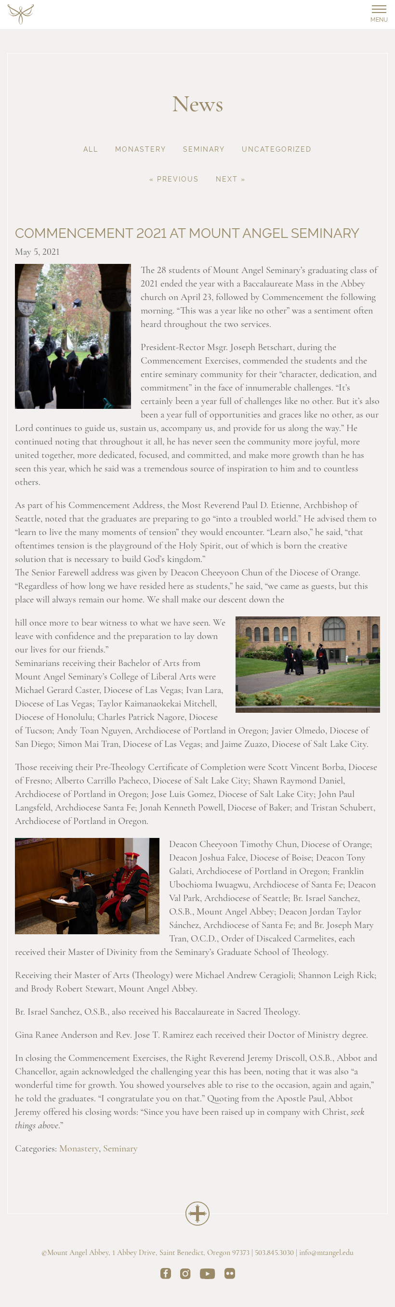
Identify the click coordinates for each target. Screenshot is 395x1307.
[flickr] (229, 1275)
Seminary (204, 149)
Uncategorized (277, 149)
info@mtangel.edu (326, 1253)
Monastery (140, 149)
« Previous (174, 179)
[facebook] (165, 1275)
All (90, 149)
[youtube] (207, 1275)
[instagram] (185, 1275)
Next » (231, 179)
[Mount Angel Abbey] (20, 14)
